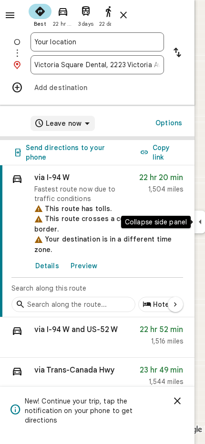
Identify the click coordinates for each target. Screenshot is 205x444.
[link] (97, 241)
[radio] (40, 14)
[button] (97, 337)
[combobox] (97, 41)
